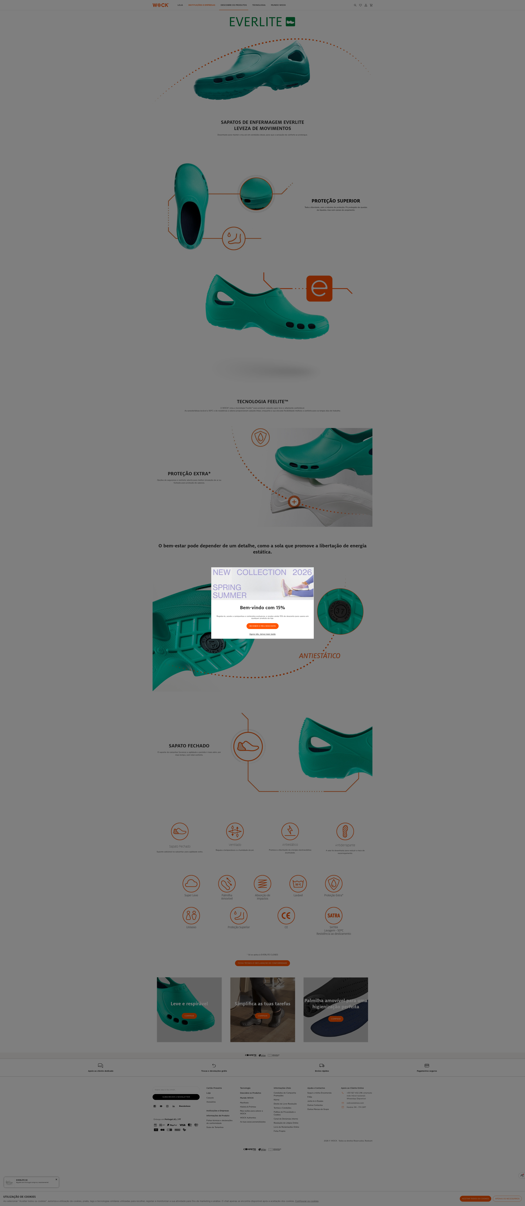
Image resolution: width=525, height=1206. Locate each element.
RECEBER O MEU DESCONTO (262, 626)
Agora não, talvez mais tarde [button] (262, 634)
